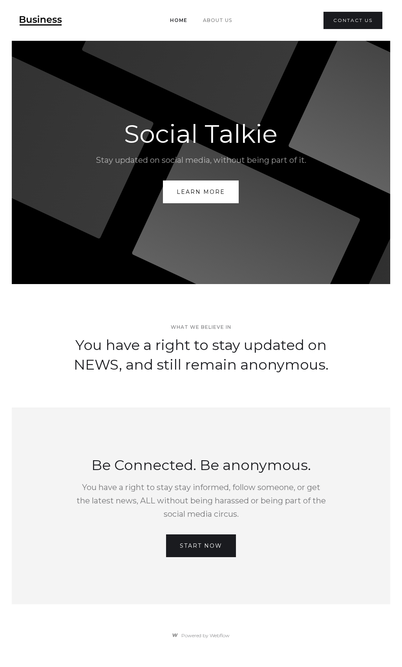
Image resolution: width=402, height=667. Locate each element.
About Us (217, 20)
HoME (178, 20)
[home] (41, 20)
